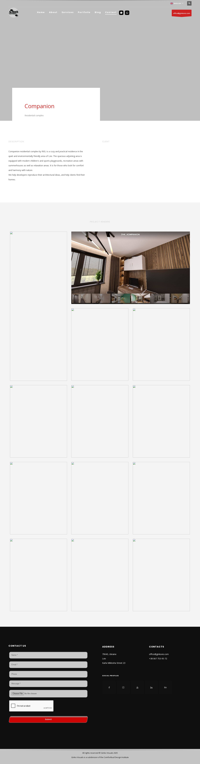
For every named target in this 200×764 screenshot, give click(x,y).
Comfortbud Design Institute (116, 757)
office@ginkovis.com (181, 13)
